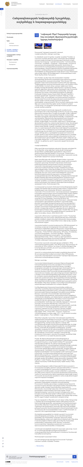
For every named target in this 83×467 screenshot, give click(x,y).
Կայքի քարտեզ (74, 461)
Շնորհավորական (13, 62)
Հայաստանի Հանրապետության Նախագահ (16, 4)
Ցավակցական (12, 64)
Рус (1, 11)
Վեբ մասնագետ (59, 461)
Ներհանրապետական (14, 45)
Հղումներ (67, 461)
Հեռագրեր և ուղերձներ (12, 59)
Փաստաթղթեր (67, 4)
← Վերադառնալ (39, 446)
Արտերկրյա (11, 43)
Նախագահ (42, 4)
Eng (1, 12)
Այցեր (8, 40)
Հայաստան (75, 4)
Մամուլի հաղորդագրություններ (14, 33)
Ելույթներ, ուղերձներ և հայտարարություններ (12, 50)
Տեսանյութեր (10, 37)
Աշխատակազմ (49, 4)
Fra (1, 14)
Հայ (2, 9)
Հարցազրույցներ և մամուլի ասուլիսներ (13, 55)
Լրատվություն (58, 4)
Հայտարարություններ (12, 68)
